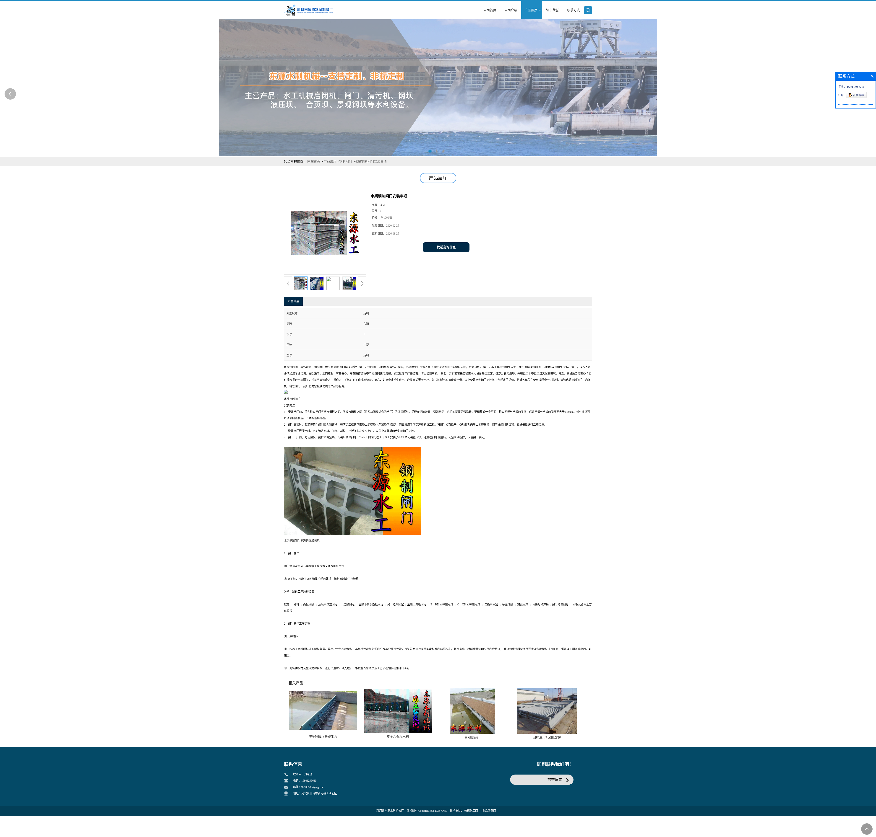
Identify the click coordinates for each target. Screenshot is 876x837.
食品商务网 (489, 810)
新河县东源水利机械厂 (390, 810)
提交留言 (555, 780)
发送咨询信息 (446, 247)
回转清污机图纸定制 (547, 737)
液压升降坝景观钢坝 (323, 736)
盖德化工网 (471, 810)
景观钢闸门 (472, 737)
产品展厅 (330, 161)
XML (444, 810)
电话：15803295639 (304, 780)
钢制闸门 (345, 161)
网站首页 (313, 161)
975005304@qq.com (312, 787)
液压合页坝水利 (397, 736)
